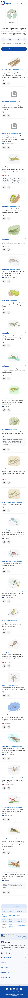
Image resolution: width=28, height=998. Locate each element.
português (21, 985)
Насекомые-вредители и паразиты (11, 926)
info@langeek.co (9, 953)
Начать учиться (14, 49)
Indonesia (10, 985)
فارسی (4, 985)
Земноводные (12, 915)
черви (18, 915)
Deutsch (16, 985)
